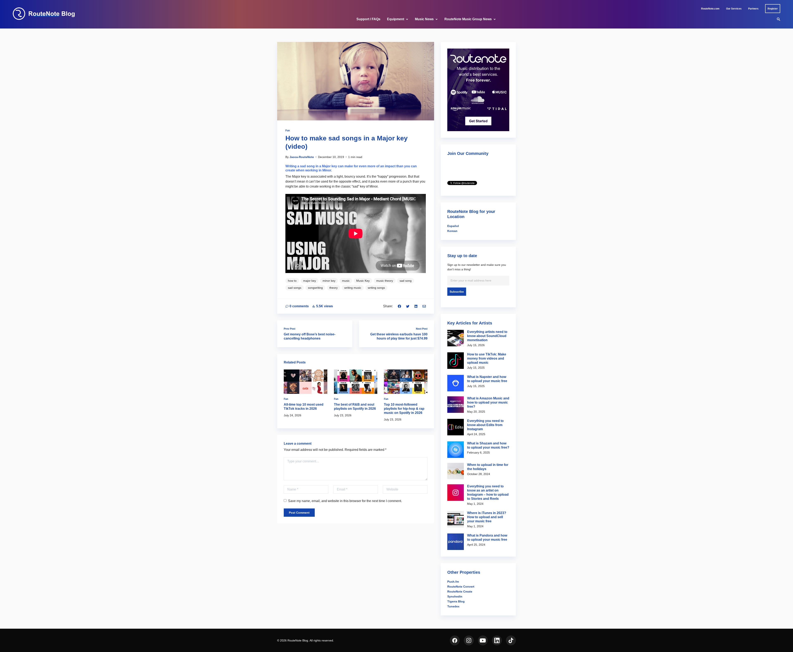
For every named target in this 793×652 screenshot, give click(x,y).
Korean (452, 231)
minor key (329, 280)
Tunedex (453, 606)
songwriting (315, 287)
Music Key (363, 280)
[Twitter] (407, 306)
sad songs (294, 287)
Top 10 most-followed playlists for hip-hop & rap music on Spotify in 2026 (404, 408)
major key (309, 280)
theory (333, 287)
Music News (424, 19)
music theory (384, 280)
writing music (352, 287)
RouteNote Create (459, 591)
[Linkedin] (416, 306)
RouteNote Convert (460, 586)
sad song (406, 280)
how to (292, 280)
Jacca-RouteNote (302, 157)
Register (773, 8)
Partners (753, 8)
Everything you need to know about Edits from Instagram (485, 425)
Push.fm (453, 581)
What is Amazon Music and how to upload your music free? (488, 402)
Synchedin (454, 596)
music (346, 280)
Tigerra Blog (456, 601)
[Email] (424, 306)
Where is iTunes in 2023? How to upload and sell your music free (486, 517)
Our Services (734, 8)
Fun (287, 130)
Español (453, 226)
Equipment (395, 19)
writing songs (376, 287)
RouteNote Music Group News (468, 19)
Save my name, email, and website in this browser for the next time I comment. (345, 501)
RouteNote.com (710, 8)
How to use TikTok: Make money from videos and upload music (486, 358)
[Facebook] (399, 306)
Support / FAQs (368, 19)
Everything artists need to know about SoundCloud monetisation (487, 336)
